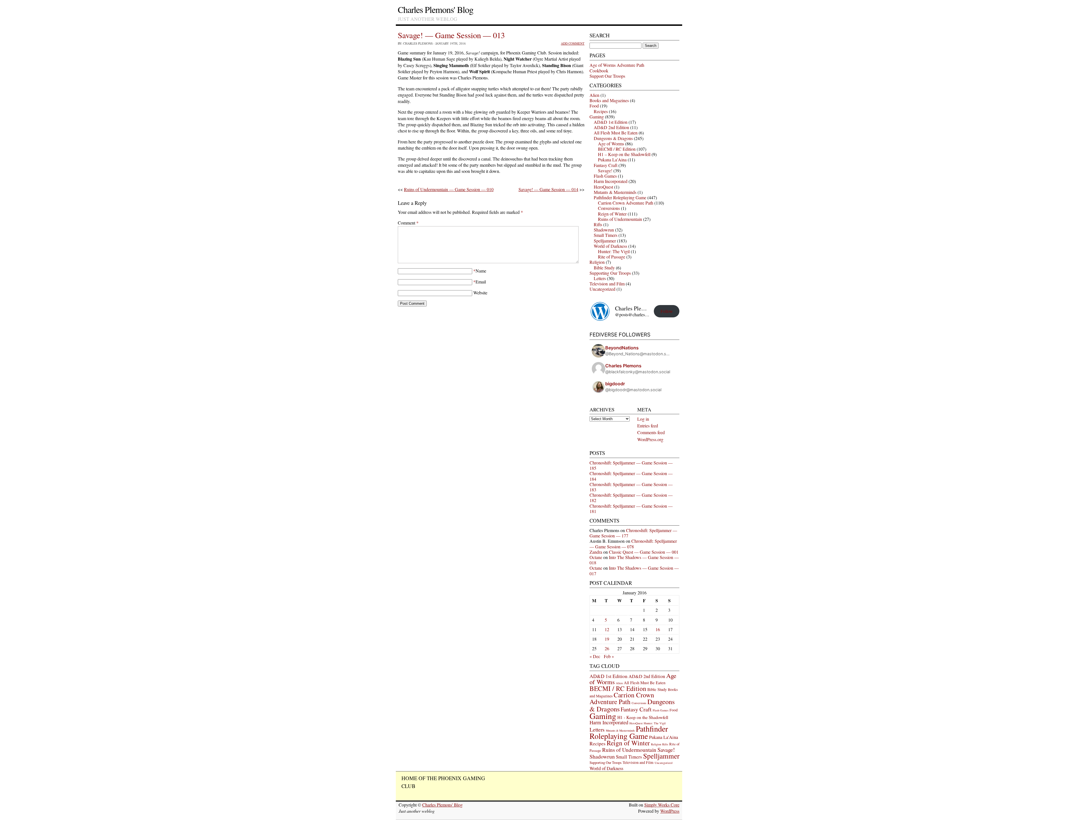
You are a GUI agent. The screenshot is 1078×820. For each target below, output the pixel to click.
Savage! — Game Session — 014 (548, 189)
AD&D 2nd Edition (611, 127)
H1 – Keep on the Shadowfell (624, 154)
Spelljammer (605, 241)
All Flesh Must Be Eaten (616, 133)
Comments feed (651, 432)
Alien (594, 95)
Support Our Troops (607, 76)
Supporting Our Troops (610, 273)
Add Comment (572, 43)
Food (594, 106)
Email (481, 282)
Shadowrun (604, 230)
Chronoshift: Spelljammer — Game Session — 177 (633, 533)
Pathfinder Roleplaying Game (620, 197)
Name (481, 271)
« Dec (595, 656)
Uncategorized (602, 289)
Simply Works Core (661, 805)
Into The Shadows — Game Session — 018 (634, 559)
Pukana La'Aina (612, 159)
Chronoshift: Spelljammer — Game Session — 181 (631, 508)
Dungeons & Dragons (613, 138)
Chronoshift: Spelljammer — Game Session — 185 (631, 465)
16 (658, 629)
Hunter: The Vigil (614, 251)
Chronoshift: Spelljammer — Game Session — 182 (631, 497)
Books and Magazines (609, 100)
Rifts (598, 224)
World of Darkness (610, 246)
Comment (408, 223)
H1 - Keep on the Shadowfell (642, 717)
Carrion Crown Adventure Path (625, 203)
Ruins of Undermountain (620, 219)
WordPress (669, 811)
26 (607, 648)
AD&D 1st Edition (610, 122)
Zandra (596, 552)
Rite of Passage (611, 257)
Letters (600, 278)
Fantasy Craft (605, 165)
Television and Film (607, 284)
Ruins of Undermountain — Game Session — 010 (449, 189)
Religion (597, 262)
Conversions (609, 208)
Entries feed (647, 426)
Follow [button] (667, 311)
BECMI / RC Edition (617, 149)
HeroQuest (603, 187)
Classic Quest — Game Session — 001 (644, 552)
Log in (643, 419)
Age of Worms (611, 143)
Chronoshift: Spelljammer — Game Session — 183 (631, 487)
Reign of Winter (612, 214)
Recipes (601, 111)
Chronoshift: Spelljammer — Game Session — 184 (631, 476)
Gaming (597, 117)
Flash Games (605, 176)
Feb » (609, 656)
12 (607, 629)
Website (480, 293)
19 (607, 639)
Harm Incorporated (610, 181)
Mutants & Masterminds (615, 192)
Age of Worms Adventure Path (617, 65)
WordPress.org (650, 439)
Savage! (605, 170)
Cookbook (599, 71)
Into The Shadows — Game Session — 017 (634, 570)
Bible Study (604, 268)
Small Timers (605, 235)
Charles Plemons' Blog (435, 9)
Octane (596, 557)
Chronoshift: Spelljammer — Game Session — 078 (633, 543)
